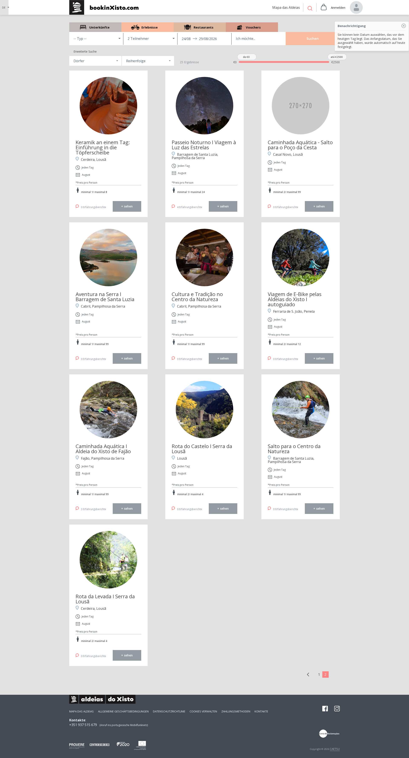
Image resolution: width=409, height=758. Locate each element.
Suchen (313, 38)
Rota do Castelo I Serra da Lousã (202, 449)
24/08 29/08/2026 (199, 38)
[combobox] (95, 61)
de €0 (246, 57)
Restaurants (200, 27)
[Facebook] (325, 709)
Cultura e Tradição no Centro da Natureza (197, 297)
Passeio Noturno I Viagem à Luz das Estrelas (204, 145)
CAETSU (335, 749)
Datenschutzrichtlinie (169, 711)
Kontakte (261, 711)
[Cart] (324, 7)
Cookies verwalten (203, 711)
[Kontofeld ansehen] (356, 7)
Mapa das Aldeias (81, 711)
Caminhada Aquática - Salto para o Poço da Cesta (300, 145)
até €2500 (337, 57)
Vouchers (252, 27)
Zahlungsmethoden (235, 711)
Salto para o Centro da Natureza (294, 449)
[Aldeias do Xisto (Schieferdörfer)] (106, 7)
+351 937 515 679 (83, 724)
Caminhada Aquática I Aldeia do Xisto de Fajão (103, 449)
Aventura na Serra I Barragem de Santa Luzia (105, 297)
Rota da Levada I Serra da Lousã (105, 599)
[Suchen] (310, 9)
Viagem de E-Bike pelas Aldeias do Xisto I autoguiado (294, 299)
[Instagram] (337, 709)
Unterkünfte (95, 27)
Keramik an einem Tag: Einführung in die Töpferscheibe (103, 147)
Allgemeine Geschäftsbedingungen (123, 711)
